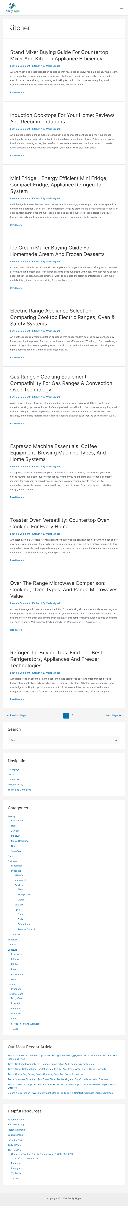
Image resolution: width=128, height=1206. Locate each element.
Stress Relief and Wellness (25, 1023)
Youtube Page (15, 1135)
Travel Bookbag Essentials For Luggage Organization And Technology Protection (51, 1064)
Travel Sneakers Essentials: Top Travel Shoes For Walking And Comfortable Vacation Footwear (58, 1079)
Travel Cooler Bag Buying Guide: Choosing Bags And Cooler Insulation (45, 1074)
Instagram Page (16, 1129)
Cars (10, 856)
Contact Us (14, 779)
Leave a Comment (20, 66)
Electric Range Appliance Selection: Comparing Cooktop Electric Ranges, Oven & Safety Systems (62, 317)
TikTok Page (14, 1145)
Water (21, 899)
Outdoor (18, 885)
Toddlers (15, 934)
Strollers (18, 904)
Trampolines (24, 894)
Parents (12, 984)
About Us (13, 774)
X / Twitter (16, 1173)
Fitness (15, 959)
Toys (17, 909)
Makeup (15, 835)
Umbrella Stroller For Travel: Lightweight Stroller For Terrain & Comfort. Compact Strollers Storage (60, 1093)
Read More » (17, 92)
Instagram (16, 1168)
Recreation (17, 974)
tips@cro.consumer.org (26, 1158)
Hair (13, 825)
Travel (14, 1029)
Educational (24, 924)
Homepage (14, 769)
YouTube (15, 1178)
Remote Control (26, 929)
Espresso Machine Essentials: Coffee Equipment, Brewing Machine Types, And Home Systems (58, 452)
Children (12, 861)
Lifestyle (12, 949)
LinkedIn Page (15, 1140)
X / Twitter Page (16, 1124)
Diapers (18, 875)
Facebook (16, 1163)
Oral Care (16, 1013)
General (12, 944)
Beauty (12, 816)
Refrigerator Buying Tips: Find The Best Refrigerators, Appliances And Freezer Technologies (56, 659)
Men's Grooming (19, 841)
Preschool (16, 865)
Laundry (15, 1008)
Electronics (17, 954)
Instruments (20, 880)
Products (16, 870)
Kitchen (36, 66)
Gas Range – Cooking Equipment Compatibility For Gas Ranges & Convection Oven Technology (61, 383)
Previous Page (16, 715)
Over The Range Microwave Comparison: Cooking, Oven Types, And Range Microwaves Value (64, 589)
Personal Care (15, 994)
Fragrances (17, 820)
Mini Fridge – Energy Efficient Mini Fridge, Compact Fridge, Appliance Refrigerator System (59, 184)
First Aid (15, 1003)
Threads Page (15, 1150)
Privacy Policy (15, 784)
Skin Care (16, 851)
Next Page (113, 715)
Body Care (16, 998)
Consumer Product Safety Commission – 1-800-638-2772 (42, 1154)
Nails (13, 846)
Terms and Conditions (19, 789)
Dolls (20, 919)
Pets (13, 969)
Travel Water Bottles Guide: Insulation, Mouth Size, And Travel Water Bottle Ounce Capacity (57, 1069)
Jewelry (15, 830)
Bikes (21, 889)
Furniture (13, 939)
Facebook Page (16, 1119)
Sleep (14, 1018)
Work (13, 979)
